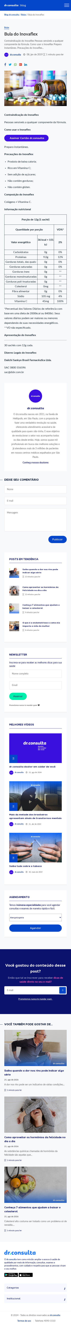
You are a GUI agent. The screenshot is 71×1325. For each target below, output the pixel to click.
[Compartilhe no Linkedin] (25, 65)
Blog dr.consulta (11, 15)
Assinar (18, 696)
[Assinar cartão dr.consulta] (26, 138)
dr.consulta (15, 55)
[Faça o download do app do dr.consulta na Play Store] (11, 1275)
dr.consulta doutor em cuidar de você (32, 766)
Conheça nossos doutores (36, 462)
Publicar (57, 539)
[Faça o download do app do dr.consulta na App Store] (26, 1275)
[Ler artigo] (14, 573)
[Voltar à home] (20, 1252)
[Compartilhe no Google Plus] (20, 65)
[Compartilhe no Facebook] (5, 65)
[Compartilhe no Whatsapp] (15, 65)
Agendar (35, 928)
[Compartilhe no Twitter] (10, 65)
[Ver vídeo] (35, 748)
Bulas (23, 15)
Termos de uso (24, 1321)
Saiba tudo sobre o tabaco (25, 866)
